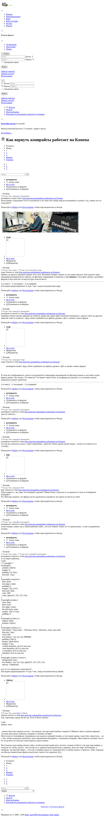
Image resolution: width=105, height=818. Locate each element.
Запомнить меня (11, 62)
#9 (35, 554)
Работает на (46, 807)
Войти (4, 67)
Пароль (28, 59)
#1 (18, 196)
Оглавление (11, 44)
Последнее (10, 47)
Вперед (9, 157)
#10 (18, 713)
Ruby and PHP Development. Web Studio (42, 815)
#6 (18, 439)
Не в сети (10, 184)
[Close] (2, 40)
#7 (18, 488)
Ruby (8, 19)
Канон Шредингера (8, 124)
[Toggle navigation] (2, 10)
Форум (9, 26)
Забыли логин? (7, 74)
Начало (9, 14)
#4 (18, 360)
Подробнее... (6, 133)
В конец (9, 160)
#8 (18, 522)
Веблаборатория (13, 16)
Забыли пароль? (8, 71)
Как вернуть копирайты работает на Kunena (42, 198)
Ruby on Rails (12, 21)
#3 (18, 311)
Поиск (9, 49)
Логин (28, 57)
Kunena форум (58, 807)
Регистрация (6, 76)
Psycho (9, 23)
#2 (35, 270)
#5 (18, 410)
